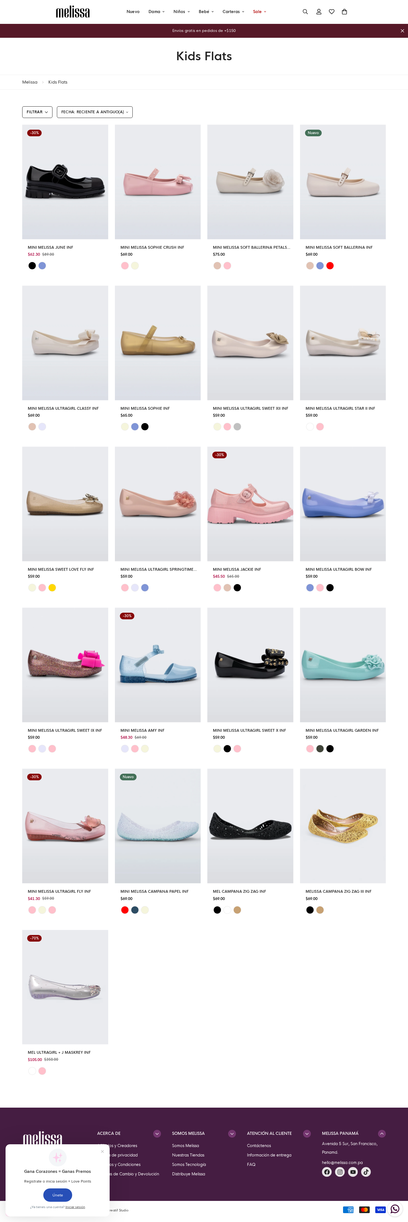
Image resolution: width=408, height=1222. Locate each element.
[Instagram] (340, 1172)
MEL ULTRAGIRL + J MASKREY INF (59, 1052)
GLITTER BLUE (134, 910)
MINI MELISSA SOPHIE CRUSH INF (152, 247)
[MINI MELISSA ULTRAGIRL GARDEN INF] (343, 665)
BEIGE (217, 265)
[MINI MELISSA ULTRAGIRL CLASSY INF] (65, 343)
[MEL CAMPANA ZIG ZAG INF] (250, 826)
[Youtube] (353, 1172)
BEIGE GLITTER (32, 587)
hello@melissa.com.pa (342, 1162)
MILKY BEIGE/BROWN (217, 426)
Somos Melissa (185, 1145)
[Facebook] (327, 1172)
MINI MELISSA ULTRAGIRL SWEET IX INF (65, 730)
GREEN (320, 748)
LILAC (42, 426)
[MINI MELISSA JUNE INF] (65, 182)
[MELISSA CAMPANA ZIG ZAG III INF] (343, 826)
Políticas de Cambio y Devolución (128, 1173)
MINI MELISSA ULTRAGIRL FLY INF (59, 891)
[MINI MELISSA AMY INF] (158, 665)
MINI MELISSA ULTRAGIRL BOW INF (339, 569)
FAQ (251, 1164)
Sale (257, 11)
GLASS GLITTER (227, 910)
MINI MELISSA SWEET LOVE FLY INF (61, 569)
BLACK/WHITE (330, 748)
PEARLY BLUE (134, 426)
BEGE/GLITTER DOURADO (144, 748)
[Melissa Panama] (73, 12)
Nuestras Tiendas (188, 1155)
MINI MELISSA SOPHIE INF (145, 408)
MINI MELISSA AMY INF (142, 730)
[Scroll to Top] (397, 1191)
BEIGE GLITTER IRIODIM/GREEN (42, 910)
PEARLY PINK (125, 587)
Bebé (204, 11)
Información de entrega (269, 1155)
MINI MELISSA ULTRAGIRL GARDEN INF (342, 730)
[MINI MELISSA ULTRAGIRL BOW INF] (343, 504)
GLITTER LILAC (134, 587)
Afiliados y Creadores (117, 1145)
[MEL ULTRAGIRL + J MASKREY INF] (65, 987)
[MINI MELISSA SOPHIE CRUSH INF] (158, 182)
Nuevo (133, 11)
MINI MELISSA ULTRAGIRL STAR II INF (340, 408)
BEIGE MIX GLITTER (144, 910)
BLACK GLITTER (310, 910)
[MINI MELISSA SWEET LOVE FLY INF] (65, 504)
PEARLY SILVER (237, 426)
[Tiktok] (366, 1172)
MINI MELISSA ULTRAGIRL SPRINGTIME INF (156, 569)
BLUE (42, 265)
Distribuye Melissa (188, 1173)
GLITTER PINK (227, 426)
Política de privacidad (117, 1155)
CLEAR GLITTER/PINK (32, 748)
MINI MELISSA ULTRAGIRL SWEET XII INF (250, 408)
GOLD (237, 910)
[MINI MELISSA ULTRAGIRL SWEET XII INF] (250, 343)
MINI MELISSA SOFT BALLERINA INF (339, 247)
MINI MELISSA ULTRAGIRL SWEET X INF (249, 730)
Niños (179, 11)
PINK (125, 265)
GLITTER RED (125, 910)
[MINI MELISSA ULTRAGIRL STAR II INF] (343, 343)
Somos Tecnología (189, 1164)
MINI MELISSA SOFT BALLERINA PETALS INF (250, 247)
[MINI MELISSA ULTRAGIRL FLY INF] (65, 826)
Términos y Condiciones (118, 1164)
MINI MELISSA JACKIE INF (237, 569)
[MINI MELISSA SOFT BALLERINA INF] (343, 182)
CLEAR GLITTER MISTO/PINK (52, 910)
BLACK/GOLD (227, 748)
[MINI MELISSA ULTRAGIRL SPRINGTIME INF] (158, 504)
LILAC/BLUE (125, 748)
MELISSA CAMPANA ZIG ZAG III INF (339, 891)
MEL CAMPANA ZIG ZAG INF (239, 891)
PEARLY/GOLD (52, 587)
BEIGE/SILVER (217, 748)
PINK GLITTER (320, 587)
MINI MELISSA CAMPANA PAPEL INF (154, 891)
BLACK (32, 265)
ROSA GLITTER (217, 587)
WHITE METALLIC (310, 426)
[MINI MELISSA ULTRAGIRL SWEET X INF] (250, 665)
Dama (154, 11)
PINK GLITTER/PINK (52, 748)
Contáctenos (259, 1145)
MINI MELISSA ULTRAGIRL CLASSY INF (63, 408)
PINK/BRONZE (237, 748)
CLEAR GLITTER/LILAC (42, 748)
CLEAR (32, 1071)
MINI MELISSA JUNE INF (50, 247)
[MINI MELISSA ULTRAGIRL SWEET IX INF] (65, 665)
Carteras (231, 11)
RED (330, 265)
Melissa (29, 82)
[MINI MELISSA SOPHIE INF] (158, 343)
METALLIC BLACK (144, 426)
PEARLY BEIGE (134, 265)
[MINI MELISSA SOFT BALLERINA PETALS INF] (250, 182)
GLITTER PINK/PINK (32, 910)
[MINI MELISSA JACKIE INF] (250, 504)
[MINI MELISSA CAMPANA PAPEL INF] (158, 826)
